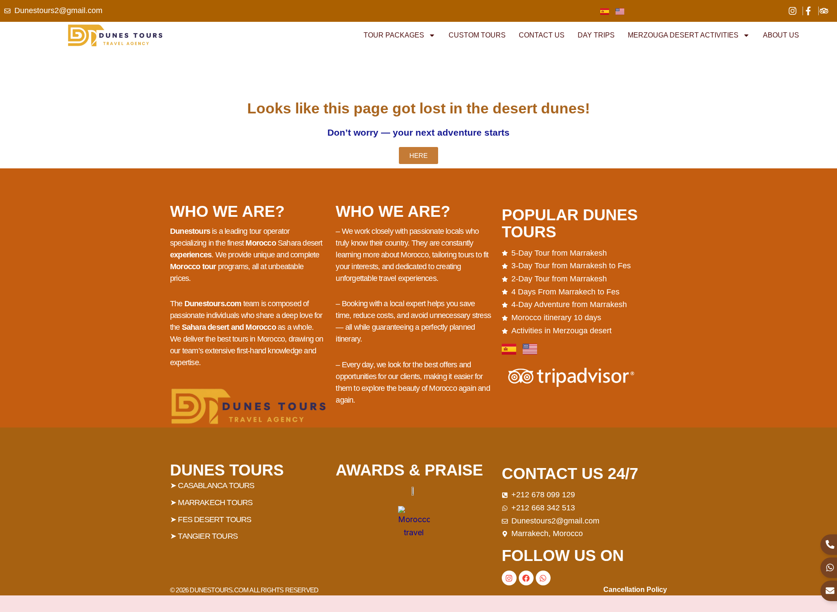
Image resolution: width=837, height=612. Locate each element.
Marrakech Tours (215, 502)
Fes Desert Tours (214, 519)
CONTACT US (542, 35)
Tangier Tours (208, 536)
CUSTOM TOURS (477, 35)
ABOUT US (781, 35)
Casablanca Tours (216, 485)
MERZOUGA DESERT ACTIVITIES (683, 35)
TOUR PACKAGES (394, 35)
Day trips (596, 35)
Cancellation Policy (635, 589)
